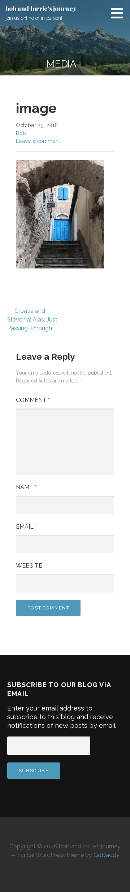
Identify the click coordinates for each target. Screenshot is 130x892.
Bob (21, 133)
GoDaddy (107, 855)
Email (26, 526)
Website (29, 565)
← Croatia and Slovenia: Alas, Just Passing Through (32, 319)
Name (26, 487)
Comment (33, 400)
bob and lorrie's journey (41, 8)
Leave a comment (38, 141)
